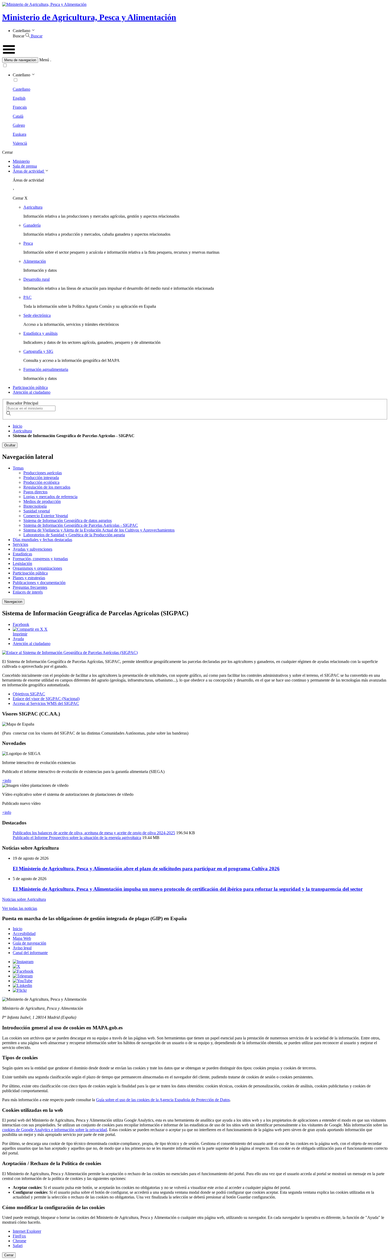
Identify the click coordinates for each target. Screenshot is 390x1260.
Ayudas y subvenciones (32, 549)
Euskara (19, 134)
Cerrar (9, 1255)
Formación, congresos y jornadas (40, 558)
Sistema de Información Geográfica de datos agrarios (67, 520)
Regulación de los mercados (46, 487)
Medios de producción (42, 501)
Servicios (20, 544)
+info (6, 780)
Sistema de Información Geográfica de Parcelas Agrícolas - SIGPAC (80, 525)
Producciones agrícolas (42, 473)
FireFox (19, 1236)
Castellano (21, 89)
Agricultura (32, 207)
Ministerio (21, 161)
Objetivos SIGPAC (29, 694)
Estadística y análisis (40, 333)
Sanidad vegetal (36, 511)
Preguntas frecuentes (30, 587)
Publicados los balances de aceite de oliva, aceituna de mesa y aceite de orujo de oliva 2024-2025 (94, 833)
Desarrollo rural (36, 279)
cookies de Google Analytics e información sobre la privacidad (54, 1129)
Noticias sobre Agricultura (24, 899)
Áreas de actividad (29, 171)
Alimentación (34, 261)
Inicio (17, 426)
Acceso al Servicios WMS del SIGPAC (46, 703)
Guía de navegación (29, 943)
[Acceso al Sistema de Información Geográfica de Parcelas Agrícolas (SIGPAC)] (70, 652)
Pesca (28, 243)
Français (20, 107)
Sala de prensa (25, 166)
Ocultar (9, 445)
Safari (18, 1245)
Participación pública (30, 387)
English (19, 98)
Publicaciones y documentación (39, 582)
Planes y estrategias (29, 578)
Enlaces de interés (28, 592)
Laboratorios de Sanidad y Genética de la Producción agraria (74, 535)
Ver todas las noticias (19, 908)
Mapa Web (22, 938)
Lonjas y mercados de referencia (50, 496)
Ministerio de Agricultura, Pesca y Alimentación (89, 17)
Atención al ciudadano (31, 392)
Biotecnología (35, 506)
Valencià (20, 143)
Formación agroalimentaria (45, 369)
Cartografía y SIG (38, 351)
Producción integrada (41, 477)
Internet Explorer (27, 1231)
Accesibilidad (24, 933)
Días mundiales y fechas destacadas (42, 539)
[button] (195, 60)
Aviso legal (22, 948)
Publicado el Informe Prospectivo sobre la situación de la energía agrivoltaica (77, 837)
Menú (44, 60)
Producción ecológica (41, 482)
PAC (27, 297)
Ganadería (32, 225)
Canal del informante (30, 952)
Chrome (19, 1241)
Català (18, 116)
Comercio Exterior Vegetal (45, 515)
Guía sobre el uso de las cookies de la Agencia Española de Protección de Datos (163, 1099)
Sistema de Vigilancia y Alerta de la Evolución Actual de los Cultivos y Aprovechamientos (99, 530)
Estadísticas (22, 554)
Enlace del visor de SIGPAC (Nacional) (46, 698)
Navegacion (13, 602)
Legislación (22, 563)
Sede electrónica (37, 315)
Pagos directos (35, 492)
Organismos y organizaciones (37, 568)
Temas (18, 468)
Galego (19, 125)
